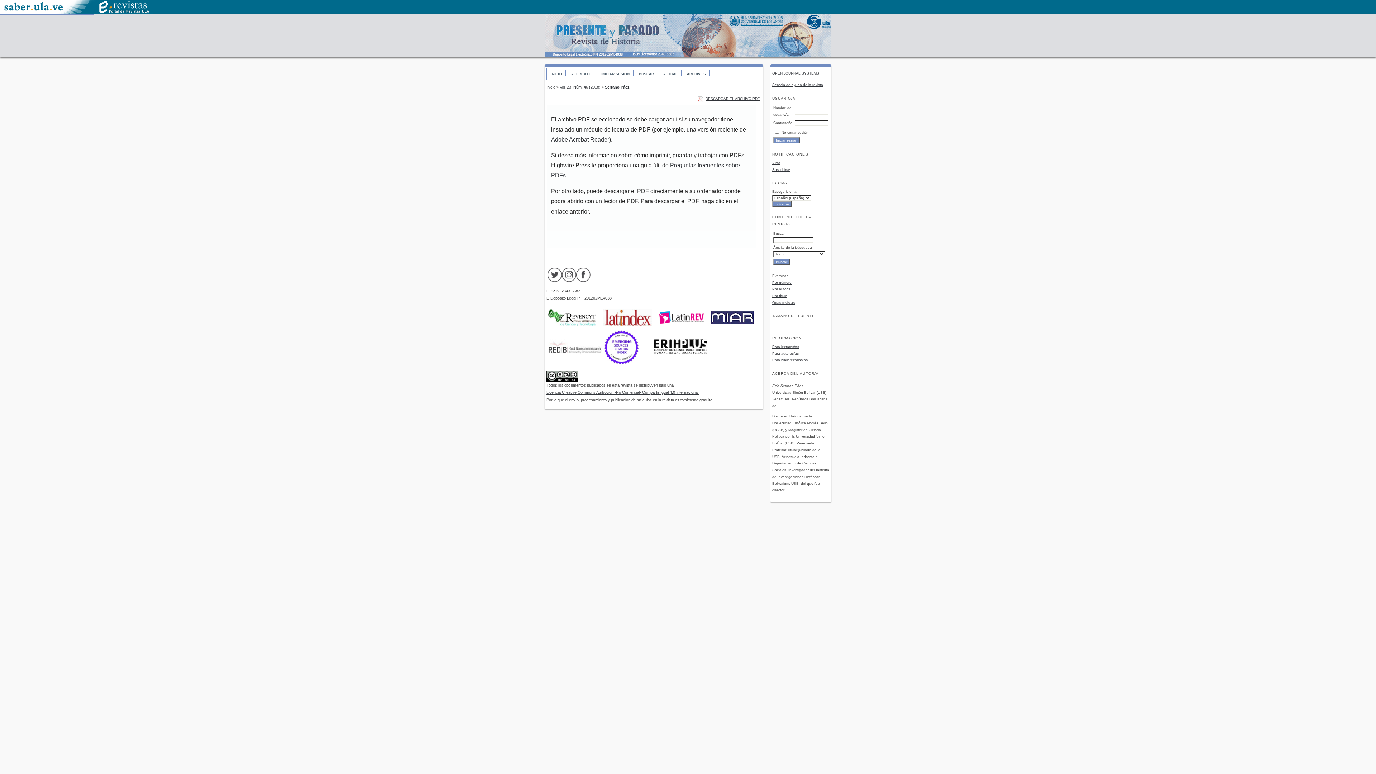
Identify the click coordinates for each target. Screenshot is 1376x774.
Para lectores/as (785, 347)
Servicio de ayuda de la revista (797, 85)
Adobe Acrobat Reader (580, 140)
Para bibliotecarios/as (790, 360)
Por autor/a (781, 289)
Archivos (696, 74)
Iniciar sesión (615, 74)
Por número (782, 283)
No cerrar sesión (795, 132)
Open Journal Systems (795, 73)
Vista (776, 163)
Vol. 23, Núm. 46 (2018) (580, 87)
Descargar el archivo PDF (733, 99)
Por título (779, 296)
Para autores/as (785, 353)
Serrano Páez (617, 87)
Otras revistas (783, 303)
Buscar (646, 74)
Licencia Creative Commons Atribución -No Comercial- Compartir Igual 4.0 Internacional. (622, 392)
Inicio (556, 74)
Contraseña (783, 123)
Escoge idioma (784, 192)
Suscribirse (781, 170)
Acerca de (581, 74)
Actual (670, 74)
